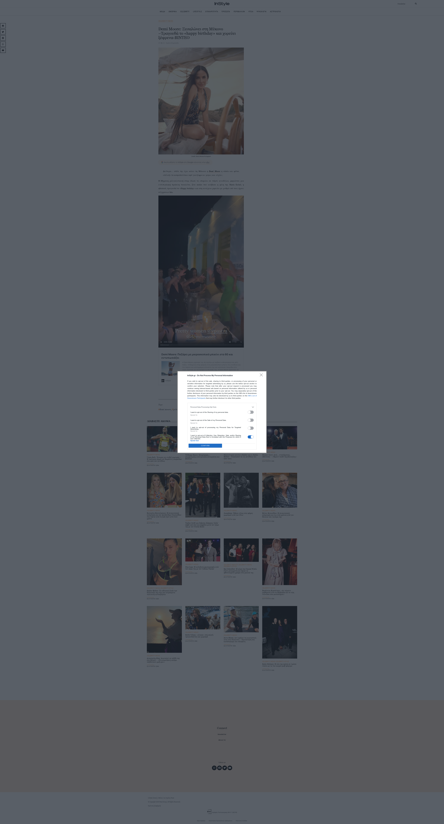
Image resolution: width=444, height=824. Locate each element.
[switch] (251, 412)
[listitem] (222, 407)
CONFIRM (205, 445)
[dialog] (222, 412)
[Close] (262, 375)
